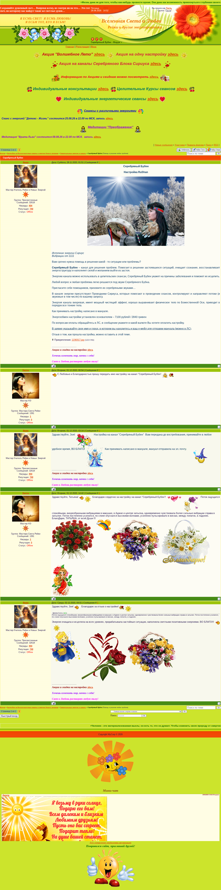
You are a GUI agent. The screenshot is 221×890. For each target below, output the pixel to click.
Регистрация (82, 47)
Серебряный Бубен (95, 153)
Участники (180, 145)
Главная (70, 47)
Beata (25, 162)
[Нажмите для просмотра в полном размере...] (135, 178)
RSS (106, 8)
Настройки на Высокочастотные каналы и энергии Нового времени (32, 153)
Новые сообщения (164, 145)
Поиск (209, 145)
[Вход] (101, 38)
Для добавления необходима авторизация (110, 843)
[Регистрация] (97, 38)
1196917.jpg (78, 340)
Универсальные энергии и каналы (73, 153)
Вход (93, 47)
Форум (2, 153)
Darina (25, 370)
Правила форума (195, 145)
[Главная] (92, 38)
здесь (99, 54)
